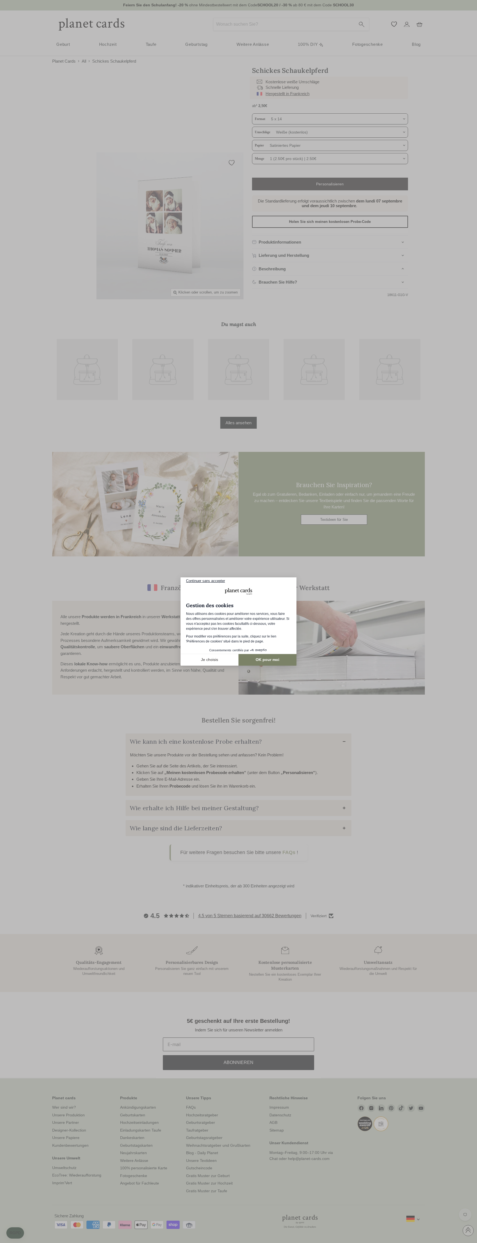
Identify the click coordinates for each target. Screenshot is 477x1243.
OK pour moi (267, 659)
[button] (15, 1233)
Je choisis (209, 659)
